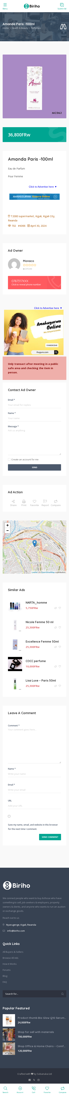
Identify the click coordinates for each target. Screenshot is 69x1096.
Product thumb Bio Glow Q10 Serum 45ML (42, 1017)
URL (10, 800)
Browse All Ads (10, 957)
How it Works (10, 963)
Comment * (14, 725)
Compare (56, 505)
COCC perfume (36, 661)
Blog (5, 976)
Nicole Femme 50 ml (39, 622)
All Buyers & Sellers (13, 951)
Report (45, 505)
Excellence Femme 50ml (42, 641)
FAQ (5, 982)
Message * (13, 426)
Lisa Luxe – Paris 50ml (41, 680)
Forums (7, 969)
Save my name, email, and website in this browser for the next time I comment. (33, 827)
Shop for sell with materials (36, 1032)
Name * (12, 413)
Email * (11, 399)
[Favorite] (60, 608)
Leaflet (35, 572)
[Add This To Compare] (55, 608)
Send (34, 467)
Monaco (28, 261)
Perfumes (36, 28)
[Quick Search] (63, 27)
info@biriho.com (16, 930)
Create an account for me (25, 459)
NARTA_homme (36, 602)
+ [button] (7, 525)
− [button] (7, 530)
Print (23, 505)
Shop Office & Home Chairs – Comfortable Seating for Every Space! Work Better (42, 1046)
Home (6, 28)
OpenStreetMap (48, 572)
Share (13, 505)
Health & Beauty (20, 28)
